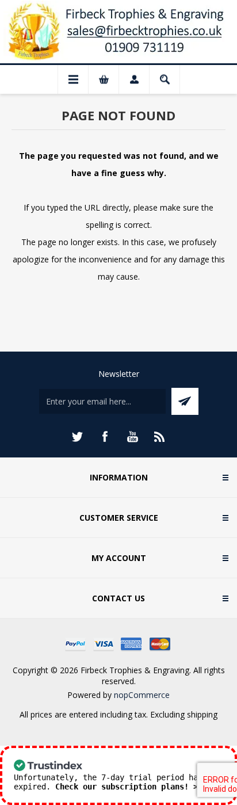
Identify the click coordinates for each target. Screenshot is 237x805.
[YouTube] (132, 437)
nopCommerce (142, 694)
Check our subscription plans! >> (128, 786)
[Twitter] (77, 437)
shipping (202, 714)
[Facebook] (104, 437)
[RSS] (160, 437)
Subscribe (184, 401)
